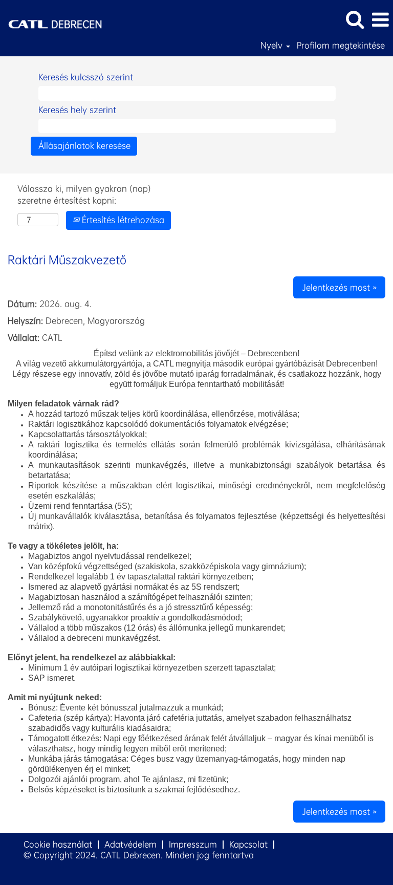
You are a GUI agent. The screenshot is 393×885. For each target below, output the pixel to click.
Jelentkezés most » (339, 287)
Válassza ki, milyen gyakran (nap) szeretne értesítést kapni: (84, 194)
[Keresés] (354, 19)
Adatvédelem (130, 844)
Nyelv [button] (272, 45)
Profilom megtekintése (341, 45)
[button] (380, 20)
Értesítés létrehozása (121, 219)
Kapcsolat (248, 844)
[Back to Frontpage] (51, 19)
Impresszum (193, 844)
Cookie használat (58, 844)
